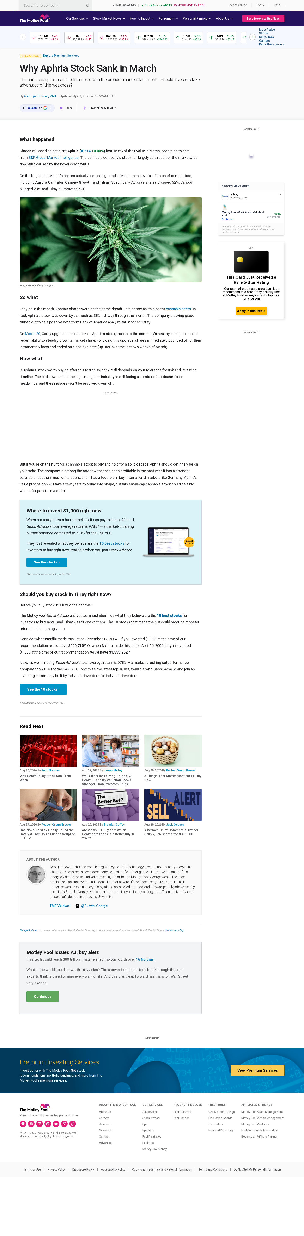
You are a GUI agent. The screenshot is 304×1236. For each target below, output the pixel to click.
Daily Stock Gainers (266, 38)
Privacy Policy (57, 1169)
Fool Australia (182, 1112)
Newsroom (106, 1130)
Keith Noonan (50, 770)
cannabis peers (178, 309)
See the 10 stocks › (43, 689)
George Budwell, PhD (40, 96)
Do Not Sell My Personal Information (257, 1169)
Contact (104, 1136)
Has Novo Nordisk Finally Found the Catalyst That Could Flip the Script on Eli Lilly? (48, 834)
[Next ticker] (252, 37)
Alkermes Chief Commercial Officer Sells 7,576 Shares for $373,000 (171, 832)
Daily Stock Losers (271, 44)
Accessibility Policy (113, 1169)
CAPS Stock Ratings (221, 1112)
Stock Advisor (151, 1118)
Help (277, 5)
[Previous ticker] (23, 37)
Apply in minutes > (251, 311)
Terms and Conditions (213, 1169)
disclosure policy (174, 930)
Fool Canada (182, 1118)
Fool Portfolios (151, 1136)
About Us (105, 1112)
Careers (104, 1118)
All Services (150, 1112)
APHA (86, 151)
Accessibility (238, 5)
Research (105, 1124)
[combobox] (55, 5)
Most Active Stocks (267, 31)
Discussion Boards (220, 1118)
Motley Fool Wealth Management (262, 1118)
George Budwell (28, 930)
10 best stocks (111, 543)
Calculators (215, 1124)
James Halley (113, 770)
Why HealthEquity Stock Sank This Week (45, 778)
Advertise (105, 1142)
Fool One (148, 1142)
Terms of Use (32, 1169)
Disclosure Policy (83, 1169)
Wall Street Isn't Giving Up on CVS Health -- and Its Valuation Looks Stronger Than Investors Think (107, 780)
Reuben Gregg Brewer (181, 770)
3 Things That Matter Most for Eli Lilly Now (172, 778)
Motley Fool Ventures (255, 1124)
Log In (260, 5)
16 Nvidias (145, 959)
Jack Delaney (175, 824)
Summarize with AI (100, 108)
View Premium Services (257, 1070)
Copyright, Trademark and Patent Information (162, 1169)
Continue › (42, 996)
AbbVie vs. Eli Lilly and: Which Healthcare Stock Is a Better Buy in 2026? (108, 834)
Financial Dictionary (220, 1130)
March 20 (32, 334)
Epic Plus (148, 1130)
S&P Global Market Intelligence (54, 157)
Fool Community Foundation (259, 1130)
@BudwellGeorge (94, 906)
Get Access (227, 219)
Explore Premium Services (61, 55)
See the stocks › (47, 562)
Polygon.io (67, 1136)
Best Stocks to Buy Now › (263, 18)
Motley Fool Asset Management (262, 1112)
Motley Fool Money (154, 1149)
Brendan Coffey (114, 824)
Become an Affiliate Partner (259, 1136)
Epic (145, 1124)
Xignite (51, 1136)
